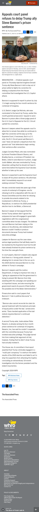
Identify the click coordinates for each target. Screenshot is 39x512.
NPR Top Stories (13, 380)
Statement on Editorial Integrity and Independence (19, 483)
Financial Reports (9, 477)
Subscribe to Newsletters (11, 460)
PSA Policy (7, 502)
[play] (3, 510)
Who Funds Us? (8, 485)
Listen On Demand (9, 455)
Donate (32, 3)
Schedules (7, 456)
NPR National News (14, 375)
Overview (6, 474)
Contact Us (7, 486)
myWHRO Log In (9, 464)
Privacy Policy (8, 499)
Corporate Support (9, 480)
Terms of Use (8, 500)
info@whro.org (16, 443)
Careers (6, 478)
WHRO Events (8, 458)
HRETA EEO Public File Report (13, 497)
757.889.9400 (8, 443)
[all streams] (36, 509)
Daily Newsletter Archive (11, 461)
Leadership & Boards (10, 475)
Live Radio (7, 453)
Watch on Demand (9, 452)
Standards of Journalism (11, 482)
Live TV (6, 450)
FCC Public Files (9, 496)
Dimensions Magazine (10, 463)
